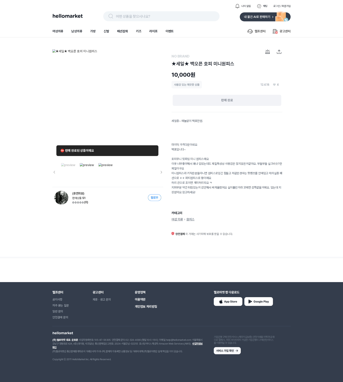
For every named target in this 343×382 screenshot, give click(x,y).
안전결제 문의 (60, 317)
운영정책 (140, 292)
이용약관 (140, 299)
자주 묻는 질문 (60, 305)
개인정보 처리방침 (146, 306)
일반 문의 (57, 311)
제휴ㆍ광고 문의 (102, 299)
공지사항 (57, 299)
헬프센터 (57, 292)
